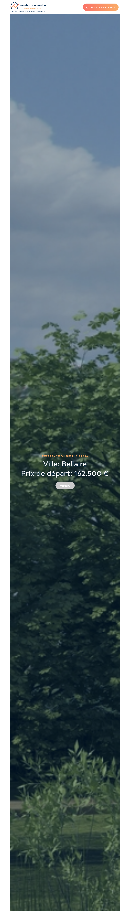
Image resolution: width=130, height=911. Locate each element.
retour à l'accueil (103, 7)
